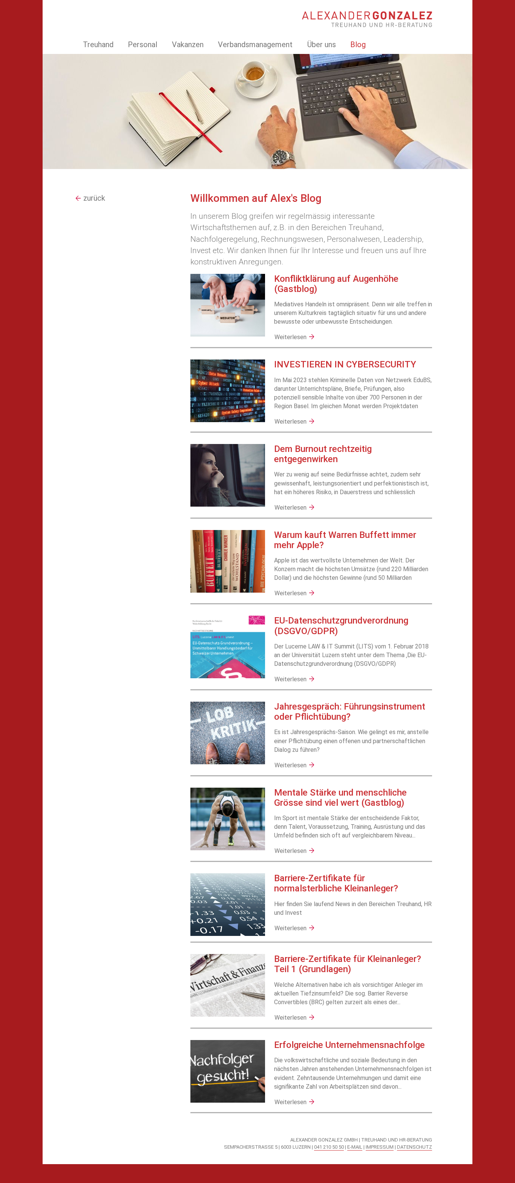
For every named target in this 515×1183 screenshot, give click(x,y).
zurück (94, 198)
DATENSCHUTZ (414, 1147)
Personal (142, 44)
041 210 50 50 (329, 1147)
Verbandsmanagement (255, 44)
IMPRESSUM (380, 1147)
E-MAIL (354, 1147)
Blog (358, 44)
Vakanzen (188, 44)
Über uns (321, 44)
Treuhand (98, 44)
